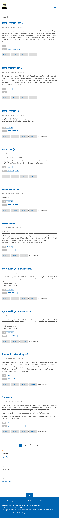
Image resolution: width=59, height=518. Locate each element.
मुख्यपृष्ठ (8, 13)
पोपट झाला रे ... (8, 397)
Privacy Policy (13, 513)
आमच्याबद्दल (20, 507)
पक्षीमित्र (27, 426)
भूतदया (9, 426)
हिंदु (13, 92)
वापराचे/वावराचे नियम (7, 507)
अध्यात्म (13, 250)
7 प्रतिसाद (15, 55)
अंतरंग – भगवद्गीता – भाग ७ (12, 23)
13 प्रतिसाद (15, 384)
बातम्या (35, 501)
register (33, 55)
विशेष (23, 501)
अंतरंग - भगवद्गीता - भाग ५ (12, 68)
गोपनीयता (14, 507)
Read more (6, 55)
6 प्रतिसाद (15, 176)
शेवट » (37, 445)
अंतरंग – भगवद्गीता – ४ (10, 111)
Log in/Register (6, 457)
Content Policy (21, 513)
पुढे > (31, 445)
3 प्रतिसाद (15, 298)
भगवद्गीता (9, 49)
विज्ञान (12, 289)
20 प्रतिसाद (14, 98)
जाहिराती (29, 501)
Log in (23, 55)
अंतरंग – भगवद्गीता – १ (10, 189)
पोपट (13, 426)
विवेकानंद (10, 379)
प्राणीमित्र (23, 426)
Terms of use (5, 513)
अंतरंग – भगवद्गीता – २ (10, 150)
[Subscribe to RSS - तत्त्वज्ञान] (29, 450)
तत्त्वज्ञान (8, 46)
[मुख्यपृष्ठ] (4, 5)
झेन (15, 426)
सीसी (40, 501)
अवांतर (8, 423)
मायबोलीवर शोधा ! (6, 481)
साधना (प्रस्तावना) (9, 223)
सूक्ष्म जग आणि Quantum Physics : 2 (17, 269)
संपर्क (25, 507)
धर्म (11, 89)
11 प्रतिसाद (15, 210)
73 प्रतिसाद (15, 432)
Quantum (14, 293)
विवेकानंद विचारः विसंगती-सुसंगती (15, 354)
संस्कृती (12, 46)
